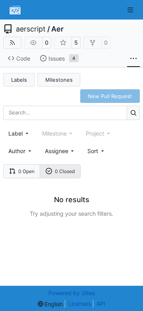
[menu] (96, 151)
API (101, 303)
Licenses (79, 303)
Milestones (59, 80)
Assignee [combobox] (56, 151)
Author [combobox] (16, 151)
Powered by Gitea (71, 292)
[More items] (133, 58)
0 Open (26, 171)
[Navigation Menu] (131, 9)
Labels (19, 80)
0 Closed (65, 171)
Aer (57, 29)
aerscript (31, 29)
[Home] (15, 10)
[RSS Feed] (12, 43)
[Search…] (133, 113)
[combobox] (19, 133)
